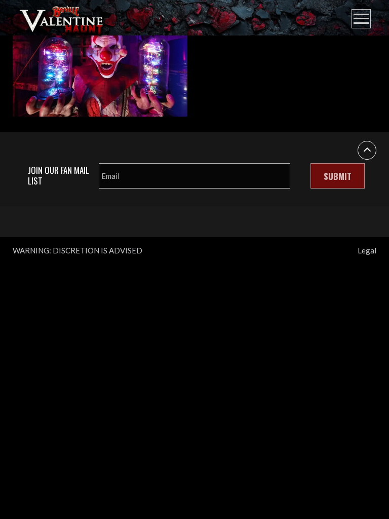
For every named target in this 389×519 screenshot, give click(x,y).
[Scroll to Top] (367, 150)
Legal (367, 250)
